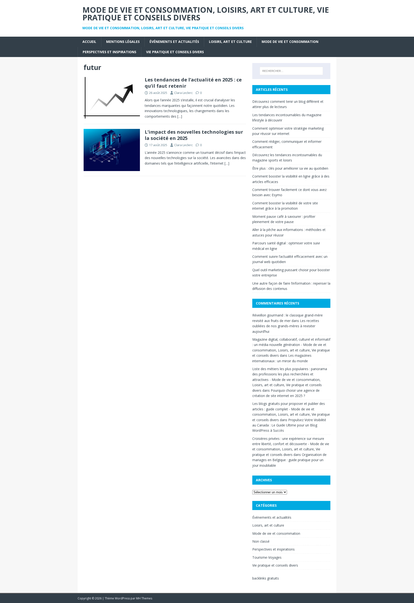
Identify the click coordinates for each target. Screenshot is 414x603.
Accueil (89, 41)
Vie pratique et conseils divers (175, 52)
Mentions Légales (123, 41)
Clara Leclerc (183, 93)
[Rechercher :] (291, 71)
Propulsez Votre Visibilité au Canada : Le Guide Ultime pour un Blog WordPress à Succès (289, 425)
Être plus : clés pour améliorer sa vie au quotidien (290, 168)
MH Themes (144, 598)
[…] (179, 116)
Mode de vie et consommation (290, 41)
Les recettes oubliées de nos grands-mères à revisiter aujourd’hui (285, 326)
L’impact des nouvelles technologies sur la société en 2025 (194, 135)
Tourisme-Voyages (267, 557)
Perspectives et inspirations (109, 52)
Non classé (261, 541)
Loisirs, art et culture (230, 41)
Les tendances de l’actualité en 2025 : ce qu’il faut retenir (193, 82)
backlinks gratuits (265, 578)
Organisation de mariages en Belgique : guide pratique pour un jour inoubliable (289, 460)
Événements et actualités (174, 41)
